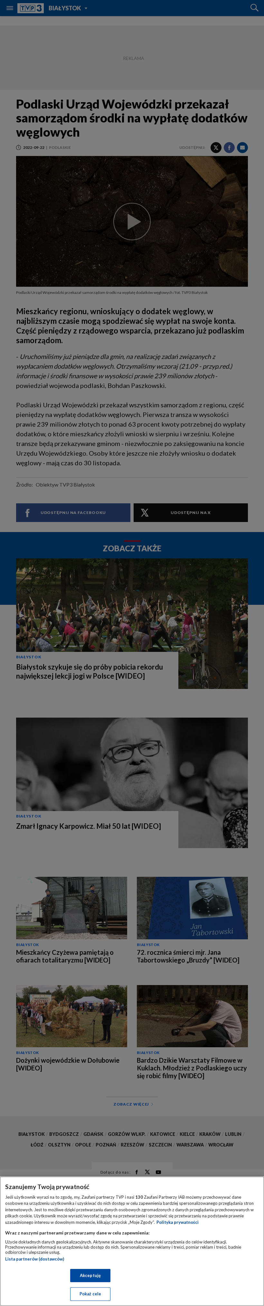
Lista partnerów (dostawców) (34, 1259)
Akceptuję (90, 1275)
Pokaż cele (90, 1293)
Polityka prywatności (177, 1222)
